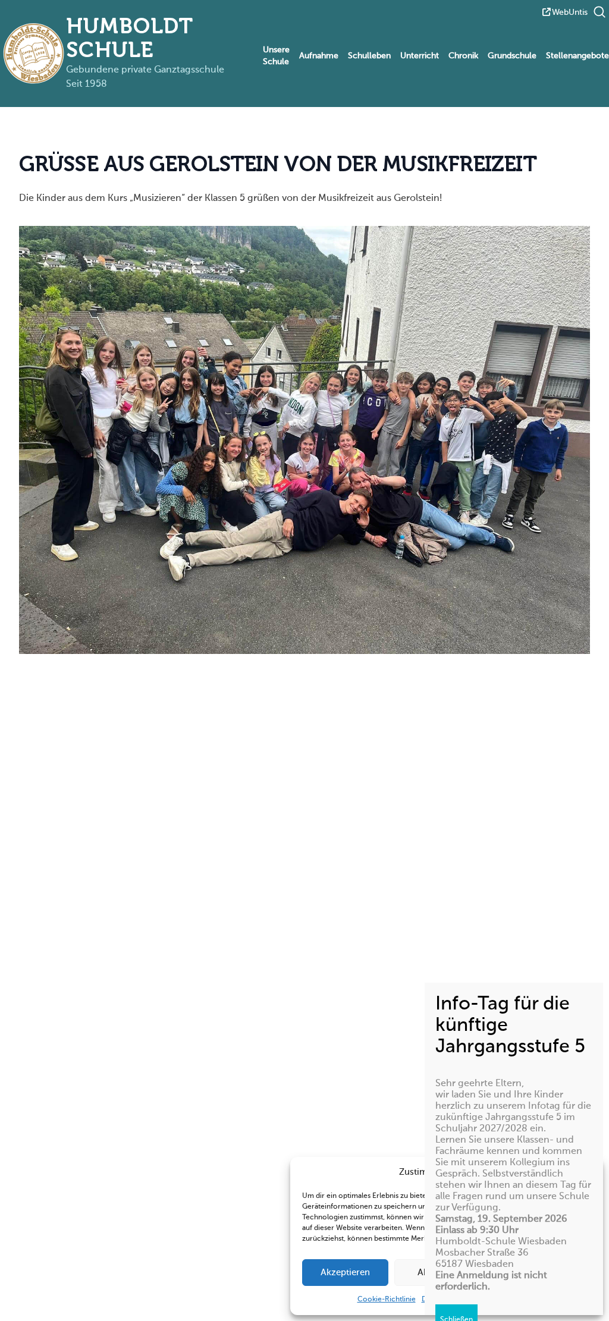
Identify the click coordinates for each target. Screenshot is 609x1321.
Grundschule (512, 56)
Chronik (463, 56)
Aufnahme (318, 56)
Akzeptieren (345, 1272)
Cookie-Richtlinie (386, 1299)
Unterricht (419, 56)
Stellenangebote (577, 56)
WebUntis (570, 12)
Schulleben (369, 56)
